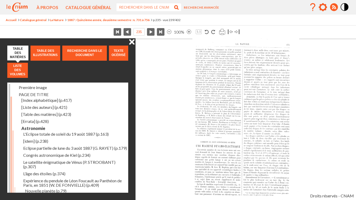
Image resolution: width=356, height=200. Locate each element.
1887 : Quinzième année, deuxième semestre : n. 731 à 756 (108, 20)
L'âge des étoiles (44, 173)
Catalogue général (88, 7)
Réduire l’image (169, 32)
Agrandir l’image (189, 32)
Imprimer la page (222, 32)
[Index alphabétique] (46, 100)
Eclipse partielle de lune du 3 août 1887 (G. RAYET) (75, 148)
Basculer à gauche (230, 32)
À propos (47, 7)
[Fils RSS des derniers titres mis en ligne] (334, 7)
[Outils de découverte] (323, 7)
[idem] (35, 141)
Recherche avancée (201, 7)
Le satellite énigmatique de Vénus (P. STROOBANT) (69, 164)
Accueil (11, 20)
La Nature (57, 20)
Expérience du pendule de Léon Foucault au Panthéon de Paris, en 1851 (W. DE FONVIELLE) (72, 183)
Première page (117, 32)
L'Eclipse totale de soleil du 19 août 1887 (66, 134)
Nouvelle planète (45, 190)
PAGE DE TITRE (33, 94)
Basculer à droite (237, 32)
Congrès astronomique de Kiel (56, 155)
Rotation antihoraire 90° (207, 32)
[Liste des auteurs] (44, 107)
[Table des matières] (46, 114)
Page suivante (151, 32)
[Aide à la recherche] (312, 7)
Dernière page (160, 32)
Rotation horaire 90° (213, 32)
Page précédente (127, 32)
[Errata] (35, 121)
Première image (33, 87)
